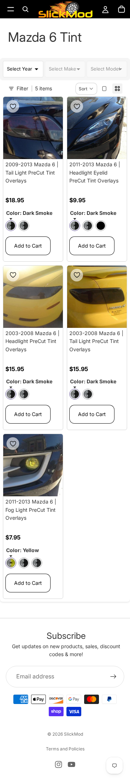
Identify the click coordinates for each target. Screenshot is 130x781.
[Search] (25, 9)
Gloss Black (100, 225)
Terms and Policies (65, 748)
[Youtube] (71, 764)
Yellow (10, 562)
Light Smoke (23, 225)
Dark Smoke (10, 225)
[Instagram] (58, 764)
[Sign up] (113, 676)
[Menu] (10, 9)
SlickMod (73, 734)
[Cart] (121, 9)
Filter (22, 88)
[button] (86, 89)
